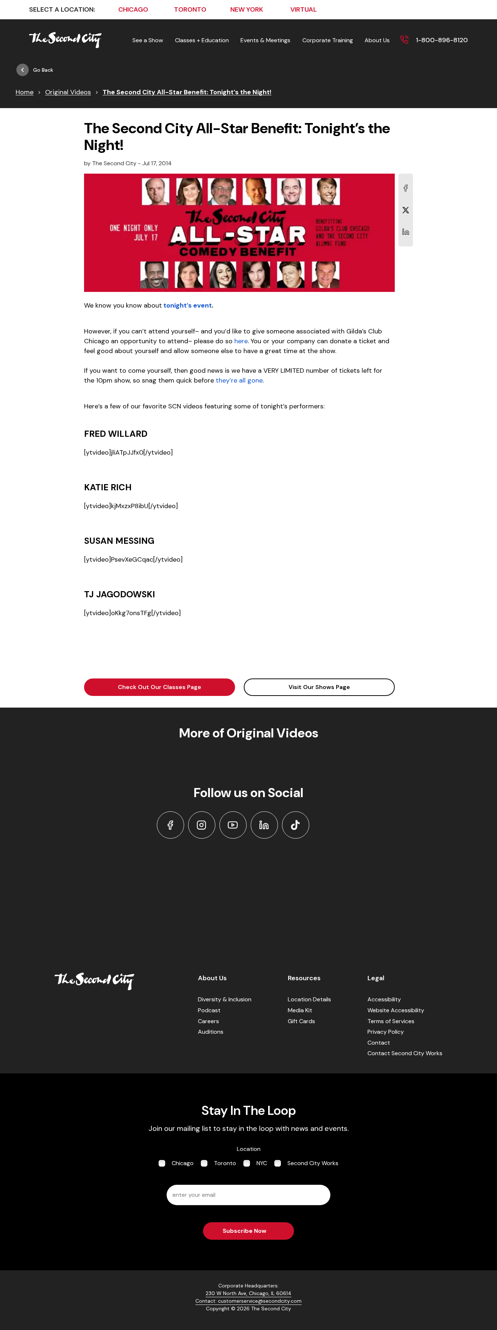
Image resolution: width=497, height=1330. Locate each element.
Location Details (309, 999)
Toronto (225, 1163)
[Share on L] (405, 188)
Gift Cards (301, 1021)
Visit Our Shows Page (319, 687)
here (241, 341)
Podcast (209, 1010)
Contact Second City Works (404, 1053)
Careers (208, 1021)
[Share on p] (405, 232)
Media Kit (300, 1010)
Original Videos (68, 92)
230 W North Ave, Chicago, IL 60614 (248, 1293)
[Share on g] (405, 210)
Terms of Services (390, 1021)
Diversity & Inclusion (224, 999)
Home (24, 92)
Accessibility (384, 999)
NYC (262, 1163)
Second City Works (312, 1163)
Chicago (183, 1163)
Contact (378, 1042)
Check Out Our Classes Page (159, 687)
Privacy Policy (385, 1032)
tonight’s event (187, 305)
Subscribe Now (244, 1231)
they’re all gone (239, 380)
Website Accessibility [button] (395, 1010)
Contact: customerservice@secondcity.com (248, 1301)
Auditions (210, 1032)
